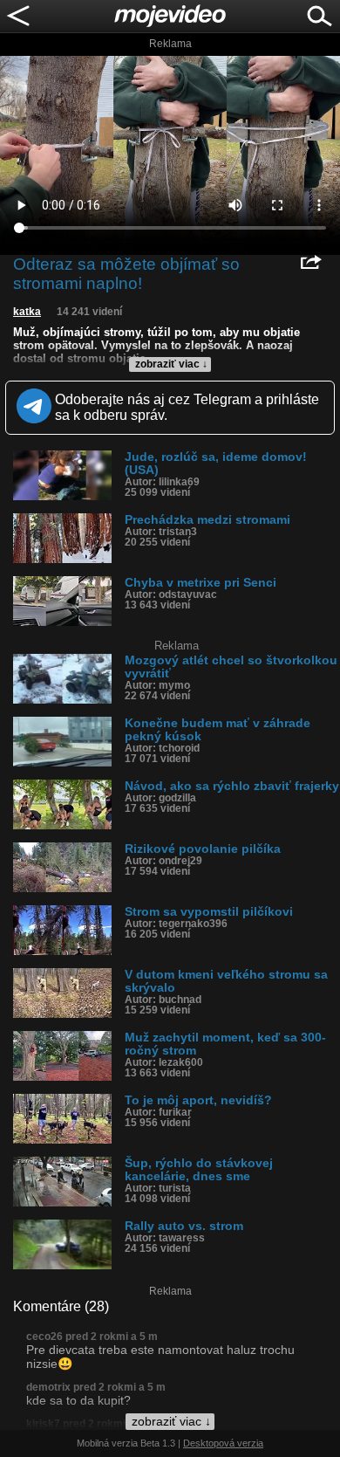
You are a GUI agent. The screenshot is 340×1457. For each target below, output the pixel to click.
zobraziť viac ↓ (171, 364)
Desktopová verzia (223, 1443)
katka (27, 311)
